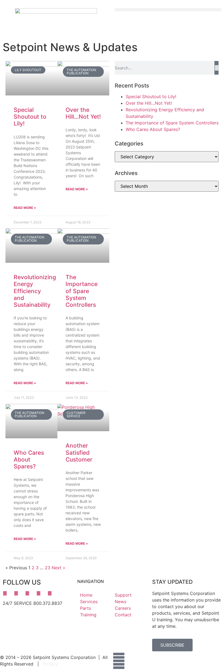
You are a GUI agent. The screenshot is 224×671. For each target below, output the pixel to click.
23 (47, 567)
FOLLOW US (22, 582)
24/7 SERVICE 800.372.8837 (32, 603)
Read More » (25, 208)
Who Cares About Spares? (29, 459)
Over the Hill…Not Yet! (83, 113)
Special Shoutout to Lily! (30, 116)
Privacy (50, 664)
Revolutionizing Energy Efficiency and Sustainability (35, 291)
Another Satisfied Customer (79, 452)
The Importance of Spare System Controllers (82, 291)
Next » (58, 567)
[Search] (216, 68)
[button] (168, 9)
